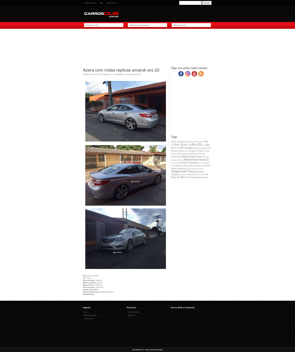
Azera (112, 74)
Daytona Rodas (177, 150)
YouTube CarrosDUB (134, 312)
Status (203, 166)
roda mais (200, 163)
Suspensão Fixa (182, 171)
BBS (193, 148)
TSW (206, 174)
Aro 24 (177, 147)
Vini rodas (192, 177)
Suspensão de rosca (196, 169)
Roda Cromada (189, 162)
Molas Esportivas (191, 156)
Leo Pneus (200, 153)
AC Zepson (188, 141)
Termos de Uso (88, 318)
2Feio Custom (177, 141)
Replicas (204, 159)
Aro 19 (187, 144)
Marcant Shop (176, 156)
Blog (101, 3)
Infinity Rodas (189, 153)
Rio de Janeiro (176, 163)
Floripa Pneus (195, 150)
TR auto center (191, 174)
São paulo (182, 175)
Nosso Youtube (90, 3)
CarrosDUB (96, 74)
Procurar (207, 3)
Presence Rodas (177, 160)
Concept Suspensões (203, 148)
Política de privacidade (90, 315)
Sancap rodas (181, 165)
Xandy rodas (202, 177)
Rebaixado (191, 159)
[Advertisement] (147, 47)
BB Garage (186, 147)
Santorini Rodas (194, 165)
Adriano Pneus (198, 141)
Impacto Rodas (176, 153)
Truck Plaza (200, 174)
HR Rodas (206, 151)
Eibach (186, 151)
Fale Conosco (111, 3)
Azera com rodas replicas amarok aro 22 (121, 70)
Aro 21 (203, 145)
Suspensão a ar (183, 168)
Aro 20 (196, 144)
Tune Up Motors (179, 177)
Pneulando (205, 157)
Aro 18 (179, 144)
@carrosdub (131, 315)
